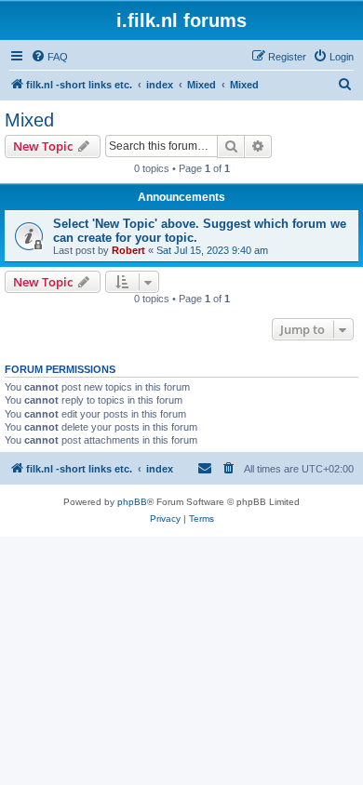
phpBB (132, 502)
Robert (128, 250)
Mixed (29, 120)
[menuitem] (49, 57)
